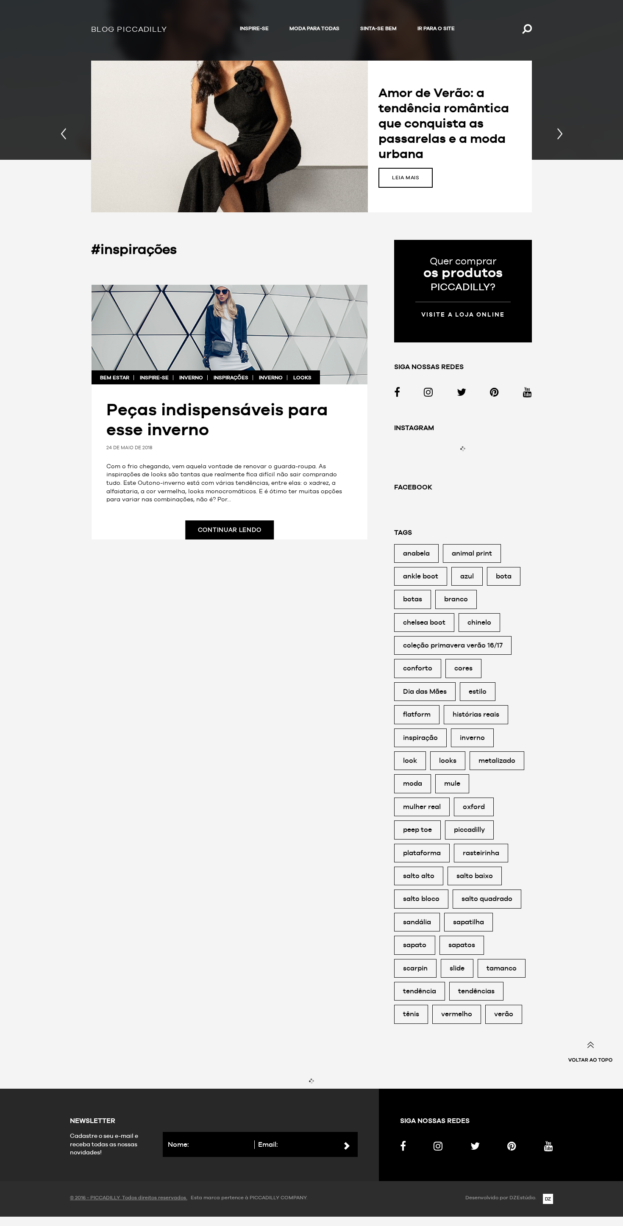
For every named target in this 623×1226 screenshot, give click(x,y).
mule (452, 783)
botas (412, 599)
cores (463, 668)
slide (457, 968)
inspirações (231, 377)
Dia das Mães (425, 691)
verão (503, 1014)
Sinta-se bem (378, 28)
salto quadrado (487, 899)
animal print (472, 553)
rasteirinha (481, 853)
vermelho (456, 1014)
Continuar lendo (229, 529)
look (410, 760)
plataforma (422, 853)
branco (456, 599)
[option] (311, 136)
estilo (478, 691)
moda (412, 783)
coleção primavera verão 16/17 (453, 645)
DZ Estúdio (548, 1199)
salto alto (418, 876)
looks (302, 377)
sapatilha (468, 922)
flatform (417, 714)
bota (504, 576)
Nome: (178, 1144)
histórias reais (476, 714)
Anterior (63, 136)
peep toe (417, 830)
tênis (411, 1014)
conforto (417, 668)
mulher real (422, 807)
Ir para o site (436, 28)
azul (467, 576)
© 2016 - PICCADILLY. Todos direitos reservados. (128, 1198)
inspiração (420, 738)
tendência (419, 991)
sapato (414, 945)
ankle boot (420, 576)
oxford (474, 807)
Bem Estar (114, 377)
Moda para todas (314, 28)
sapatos (461, 945)
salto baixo (474, 876)
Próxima (559, 136)
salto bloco (421, 899)
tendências (476, 991)
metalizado (496, 760)
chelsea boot (424, 622)
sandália (417, 922)
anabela (416, 553)
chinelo (479, 622)
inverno (191, 377)
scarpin (415, 968)
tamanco (502, 968)
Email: (268, 1144)
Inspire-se (254, 28)
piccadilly (469, 830)
